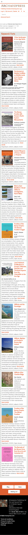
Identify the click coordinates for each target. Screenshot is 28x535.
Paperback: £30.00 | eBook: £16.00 (12, 147)
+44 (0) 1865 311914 (17, 512)
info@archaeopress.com (7, 516)
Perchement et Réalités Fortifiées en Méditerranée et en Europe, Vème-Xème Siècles (19, 76)
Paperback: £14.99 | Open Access (12, 258)
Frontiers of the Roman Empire (19, 237)
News (20, 487)
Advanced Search (5, 17)
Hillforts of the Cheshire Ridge (19, 373)
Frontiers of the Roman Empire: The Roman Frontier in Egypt (19, 227)
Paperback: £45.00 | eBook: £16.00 (12, 404)
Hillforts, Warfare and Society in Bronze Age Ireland (19, 341)
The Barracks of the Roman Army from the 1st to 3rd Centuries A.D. (20, 450)
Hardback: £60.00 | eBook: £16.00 (12, 67)
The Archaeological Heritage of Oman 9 (20, 160)
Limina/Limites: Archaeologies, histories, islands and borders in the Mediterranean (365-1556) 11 (13, 88)
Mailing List (14, 491)
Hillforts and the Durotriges (19, 305)
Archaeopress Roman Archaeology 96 (18, 125)
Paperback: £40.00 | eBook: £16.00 (12, 182)
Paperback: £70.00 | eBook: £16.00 (12, 108)
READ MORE (20, 65)
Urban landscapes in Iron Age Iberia (20, 38)
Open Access (5, 475)
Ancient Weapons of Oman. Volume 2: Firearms (19, 153)
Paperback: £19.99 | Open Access (12, 443)
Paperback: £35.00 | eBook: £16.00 (12, 334)
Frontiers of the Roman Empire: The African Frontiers (19, 411)
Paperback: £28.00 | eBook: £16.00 (12, 220)
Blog (8, 487)
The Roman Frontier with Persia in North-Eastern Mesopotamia (19, 116)
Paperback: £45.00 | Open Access (12, 300)
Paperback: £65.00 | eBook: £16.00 (12, 368)
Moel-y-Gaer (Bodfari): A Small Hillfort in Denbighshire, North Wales (19, 190)
